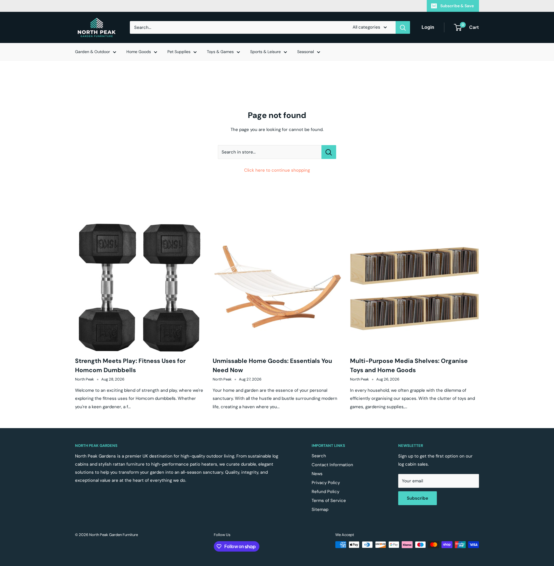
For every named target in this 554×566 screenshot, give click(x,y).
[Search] (403, 27)
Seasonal (305, 51)
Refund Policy (325, 491)
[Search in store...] (328, 152)
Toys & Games (220, 51)
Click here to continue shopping (277, 170)
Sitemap (320, 509)
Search (319, 456)
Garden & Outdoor (92, 51)
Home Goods (138, 51)
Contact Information (332, 465)
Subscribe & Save (457, 5)
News (317, 474)
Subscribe (417, 498)
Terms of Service (329, 500)
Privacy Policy (326, 483)
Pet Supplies (178, 51)
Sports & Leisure (265, 51)
